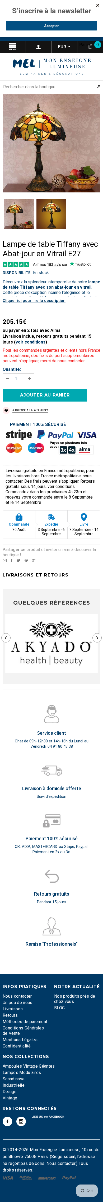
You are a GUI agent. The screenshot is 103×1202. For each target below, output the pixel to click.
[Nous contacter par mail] (5, 559)
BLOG (59, 1007)
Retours (10, 1015)
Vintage (10, 1097)
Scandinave (14, 1078)
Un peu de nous (17, 1002)
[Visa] (8, 1177)
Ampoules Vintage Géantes (29, 1066)
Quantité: (12, 369)
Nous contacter (17, 996)
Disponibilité (17, 272)
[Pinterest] (26, 559)
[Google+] (33, 559)
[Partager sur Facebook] (11, 559)
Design (9, 1091)
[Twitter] (18, 559)
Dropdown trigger (39, 47)
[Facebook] (7, 1121)
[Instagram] (21, 1121)
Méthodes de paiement (25, 1021)
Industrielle (14, 1085)
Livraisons (13, 1008)
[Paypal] (69, 1177)
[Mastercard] (47, 1177)
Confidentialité (17, 1046)
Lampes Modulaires (22, 1072)
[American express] (26, 1177)
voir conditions (30, 342)
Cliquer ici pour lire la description (34, 300)
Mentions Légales (20, 1039)
